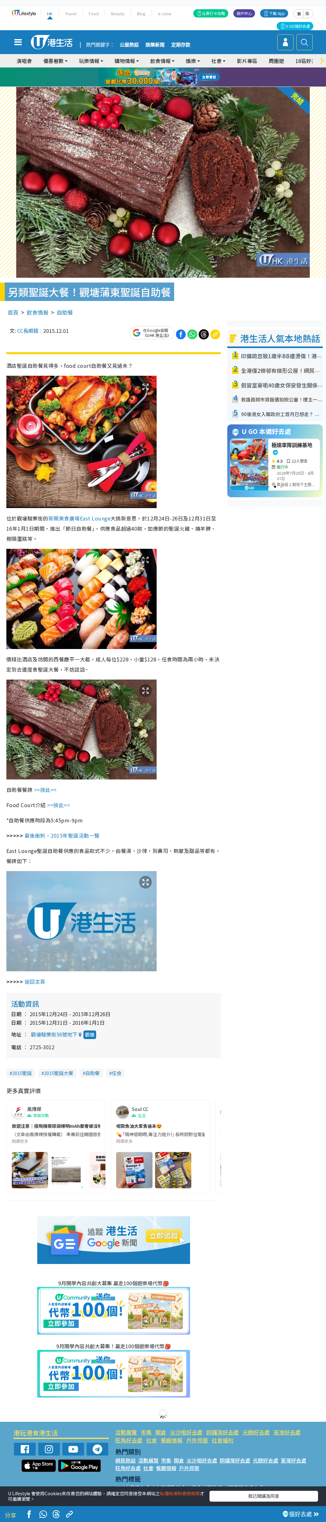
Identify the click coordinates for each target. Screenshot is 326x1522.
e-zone (165, 13)
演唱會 (24, 61)
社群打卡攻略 (213, 13)
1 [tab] (148, 69)
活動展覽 (126, 1432)
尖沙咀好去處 (186, 1432)
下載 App (277, 13)
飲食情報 (37, 312)
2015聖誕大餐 (58, 1073)
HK (50, 13)
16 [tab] (171, 85)
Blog (141, 13)
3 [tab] (161, 69)
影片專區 (247, 61)
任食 (116, 1073)
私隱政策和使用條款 (180, 1493)
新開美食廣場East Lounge (79, 518)
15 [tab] (164, 85)
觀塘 (90, 1034)
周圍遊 (276, 61)
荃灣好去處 (287, 1432)
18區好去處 (308, 61)
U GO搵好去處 (298, 26)
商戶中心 (244, 13)
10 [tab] (168, 77)
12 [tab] (180, 77)
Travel (70, 13)
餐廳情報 (171, 1440)
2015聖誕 (22, 1073)
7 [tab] (148, 77)
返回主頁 (35, 981)
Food (94, 13)
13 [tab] (152, 85)
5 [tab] (174, 69)
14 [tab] (158, 85)
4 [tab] (168, 69)
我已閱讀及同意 (263, 1496)
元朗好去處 (256, 1432)
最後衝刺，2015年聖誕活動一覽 (62, 835)
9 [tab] (161, 77)
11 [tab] (174, 77)
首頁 (13, 312)
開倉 (160, 1432)
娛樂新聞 (155, 44)
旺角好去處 (128, 1440)
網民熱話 (125, 1460)
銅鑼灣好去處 (222, 1432)
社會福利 (222, 1440)
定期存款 (180, 44)
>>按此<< (45, 789)
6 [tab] (180, 69)
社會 (151, 1440)
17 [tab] (177, 85)
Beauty (117, 13)
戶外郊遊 (197, 1440)
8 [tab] (155, 77)
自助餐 (65, 312)
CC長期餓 (28, 330)
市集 (146, 1432)
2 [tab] (155, 69)
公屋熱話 (129, 44)
